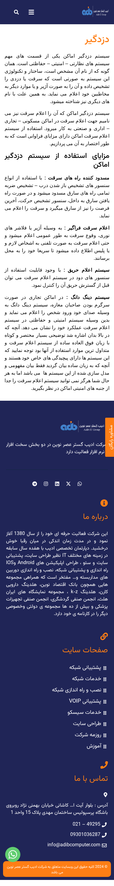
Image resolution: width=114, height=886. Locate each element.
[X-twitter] (68, 484)
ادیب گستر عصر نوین (22, 867)
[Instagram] (46, 484)
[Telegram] (35, 484)
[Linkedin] (57, 484)
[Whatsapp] (80, 484)
